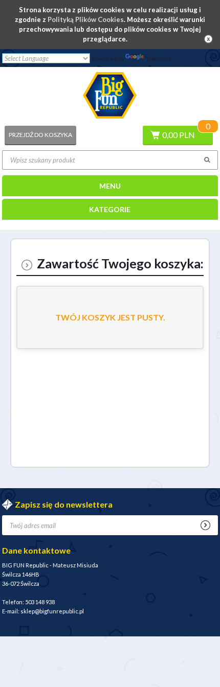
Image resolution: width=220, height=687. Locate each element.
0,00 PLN (178, 135)
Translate (158, 58)
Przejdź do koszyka (40, 135)
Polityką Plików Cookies (86, 19)
